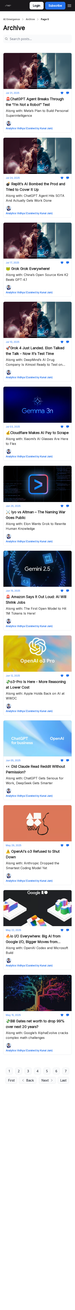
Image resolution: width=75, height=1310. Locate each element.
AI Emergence (11, 19)
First (11, 1080)
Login (36, 5)
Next (45, 1080)
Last (63, 1080)
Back (30, 1080)
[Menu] (69, 5)
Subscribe (55, 5)
